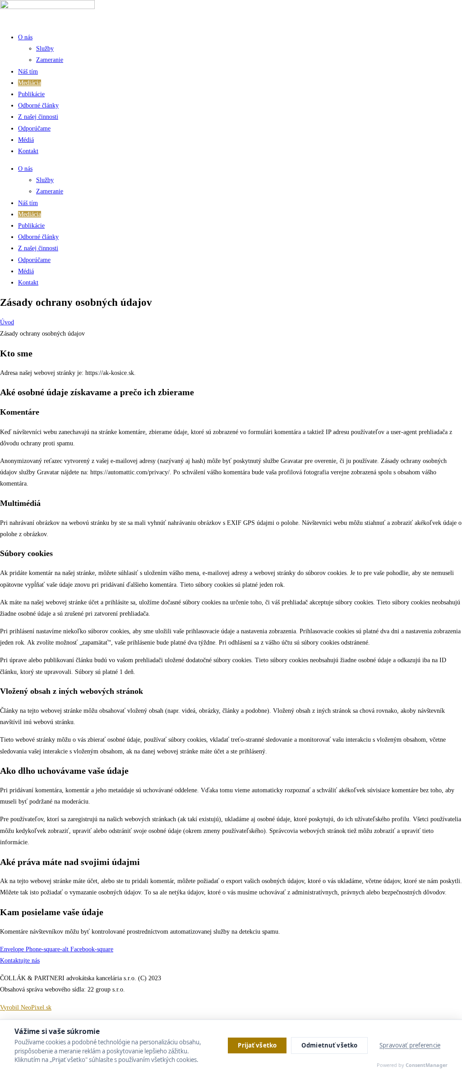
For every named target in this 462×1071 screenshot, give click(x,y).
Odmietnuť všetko (329, 1045)
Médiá (26, 139)
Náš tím (28, 71)
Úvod (7, 322)
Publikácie (31, 94)
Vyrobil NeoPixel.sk (25, 1007)
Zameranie (49, 59)
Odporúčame (34, 128)
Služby (45, 48)
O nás (25, 37)
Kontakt (28, 151)
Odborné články (38, 105)
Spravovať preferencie (409, 1045)
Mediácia (29, 83)
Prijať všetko (257, 1045)
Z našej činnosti (38, 116)
